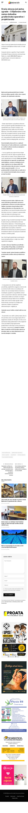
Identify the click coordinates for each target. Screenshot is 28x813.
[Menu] (2, 2)
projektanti (13, 454)
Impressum (12, 796)
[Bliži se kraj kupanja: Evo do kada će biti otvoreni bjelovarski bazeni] (14, 537)
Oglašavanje (15, 798)
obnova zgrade (5, 454)
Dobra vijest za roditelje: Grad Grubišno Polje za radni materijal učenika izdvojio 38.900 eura (12, 523)
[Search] (26, 2)
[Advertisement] (14, 77)
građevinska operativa (17, 452)
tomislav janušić (21, 454)
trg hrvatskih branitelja (7, 457)
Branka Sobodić (23, 22)
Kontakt (7, 796)
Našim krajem (13, 22)
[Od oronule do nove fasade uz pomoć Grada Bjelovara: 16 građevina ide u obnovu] (14, 491)
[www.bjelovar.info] (14, 2)
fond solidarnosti (6, 452)
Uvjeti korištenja (20, 796)
